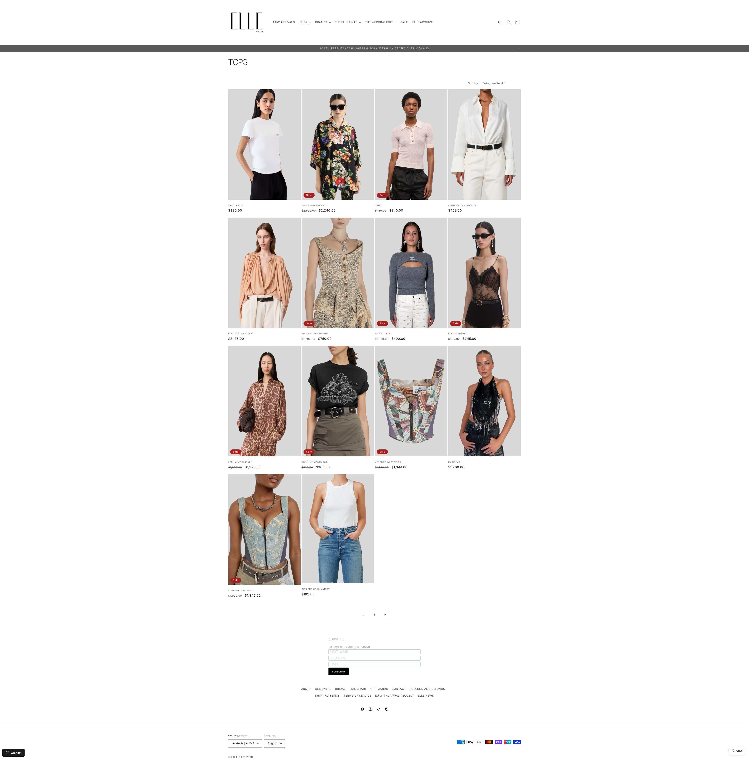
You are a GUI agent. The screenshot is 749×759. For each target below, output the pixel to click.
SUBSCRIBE (337, 639)
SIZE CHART (358, 688)
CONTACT (399, 688)
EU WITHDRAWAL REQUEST (394, 695)
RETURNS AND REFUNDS (427, 688)
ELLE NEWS (426, 695)
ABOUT (306, 688)
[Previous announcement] (229, 48)
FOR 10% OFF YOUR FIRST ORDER (349, 646)
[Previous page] (364, 615)
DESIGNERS (323, 688)
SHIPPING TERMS (327, 695)
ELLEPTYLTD (246, 757)
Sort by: (473, 83)
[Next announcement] (519, 48)
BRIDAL (340, 688)
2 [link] (385, 615)
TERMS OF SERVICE (357, 695)
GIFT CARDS (379, 688)
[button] (305, 22)
